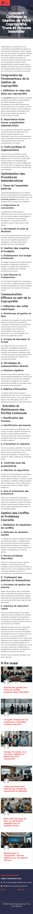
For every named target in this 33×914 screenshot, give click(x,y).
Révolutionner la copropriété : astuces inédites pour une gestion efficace (16, 856)
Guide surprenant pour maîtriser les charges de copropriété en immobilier (15, 788)
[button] (7, 893)
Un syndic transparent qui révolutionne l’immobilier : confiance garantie (16, 721)
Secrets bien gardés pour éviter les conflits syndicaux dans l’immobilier (16, 689)
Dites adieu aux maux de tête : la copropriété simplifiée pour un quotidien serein (15, 822)
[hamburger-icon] (30, 3)
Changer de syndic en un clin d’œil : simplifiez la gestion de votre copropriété (15, 755)
